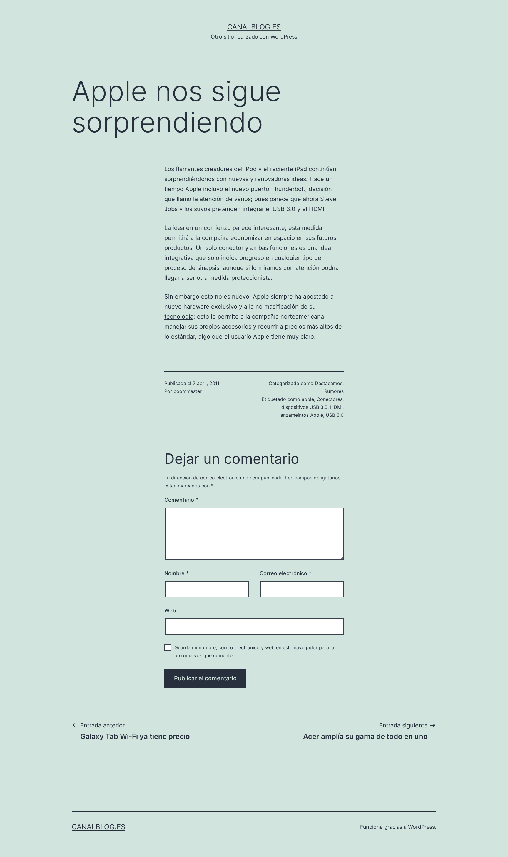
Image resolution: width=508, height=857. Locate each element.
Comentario (181, 500)
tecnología (178, 316)
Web (170, 610)
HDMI (336, 407)
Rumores (334, 391)
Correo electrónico (285, 573)
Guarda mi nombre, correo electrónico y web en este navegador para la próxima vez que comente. (254, 651)
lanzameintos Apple (301, 415)
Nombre (176, 573)
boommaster (187, 391)
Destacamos (328, 383)
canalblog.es (254, 27)
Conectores (329, 399)
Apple (193, 189)
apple (308, 399)
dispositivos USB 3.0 (304, 407)
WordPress (421, 827)
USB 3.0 (335, 415)
